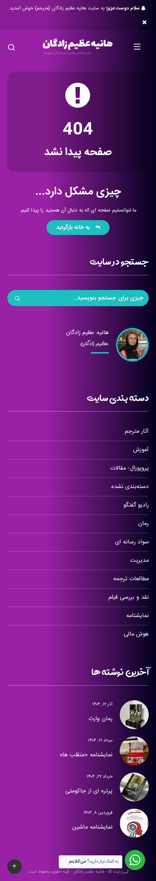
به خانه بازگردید (74, 227)
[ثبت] (17, 299)
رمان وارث (100, 719)
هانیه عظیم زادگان (87, 333)
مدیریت (139, 560)
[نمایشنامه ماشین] (134, 823)
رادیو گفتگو (136, 505)
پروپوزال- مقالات (129, 468)
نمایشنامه (137, 616)
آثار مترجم (137, 431)
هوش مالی (136, 634)
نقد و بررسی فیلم (128, 597)
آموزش (141, 450)
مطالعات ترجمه (131, 579)
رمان (143, 524)
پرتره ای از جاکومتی (88, 791)
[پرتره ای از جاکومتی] (134, 787)
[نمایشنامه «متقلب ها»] (134, 750)
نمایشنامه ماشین (92, 827)
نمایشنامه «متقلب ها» (85, 755)
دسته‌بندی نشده (130, 487)
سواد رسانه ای (132, 542)
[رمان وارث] (134, 714)
